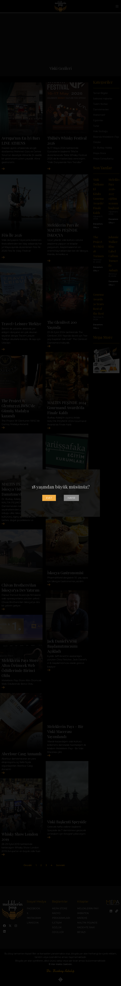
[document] (60, 493)
